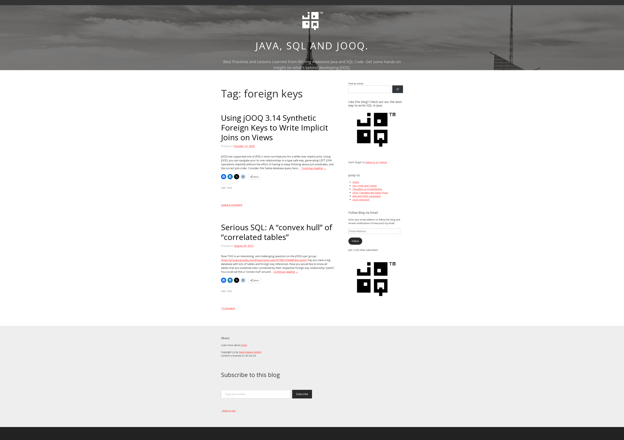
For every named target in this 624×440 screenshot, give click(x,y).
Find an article (355, 83)
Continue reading (314, 168)
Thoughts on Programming (367, 189)
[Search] (397, 89)
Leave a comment (231, 205)
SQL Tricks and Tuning (364, 185)
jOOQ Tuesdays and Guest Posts (370, 192)
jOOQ (244, 345)
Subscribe (302, 394)
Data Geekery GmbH (250, 352)
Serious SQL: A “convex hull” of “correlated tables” (276, 232)
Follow (355, 241)
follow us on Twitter (376, 162)
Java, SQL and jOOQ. (312, 45)
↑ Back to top (228, 410)
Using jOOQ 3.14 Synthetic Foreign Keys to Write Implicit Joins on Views (274, 128)
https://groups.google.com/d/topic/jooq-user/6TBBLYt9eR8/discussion (264, 260)
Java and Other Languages (366, 196)
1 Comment (228, 308)
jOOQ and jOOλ (360, 199)
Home (355, 182)
